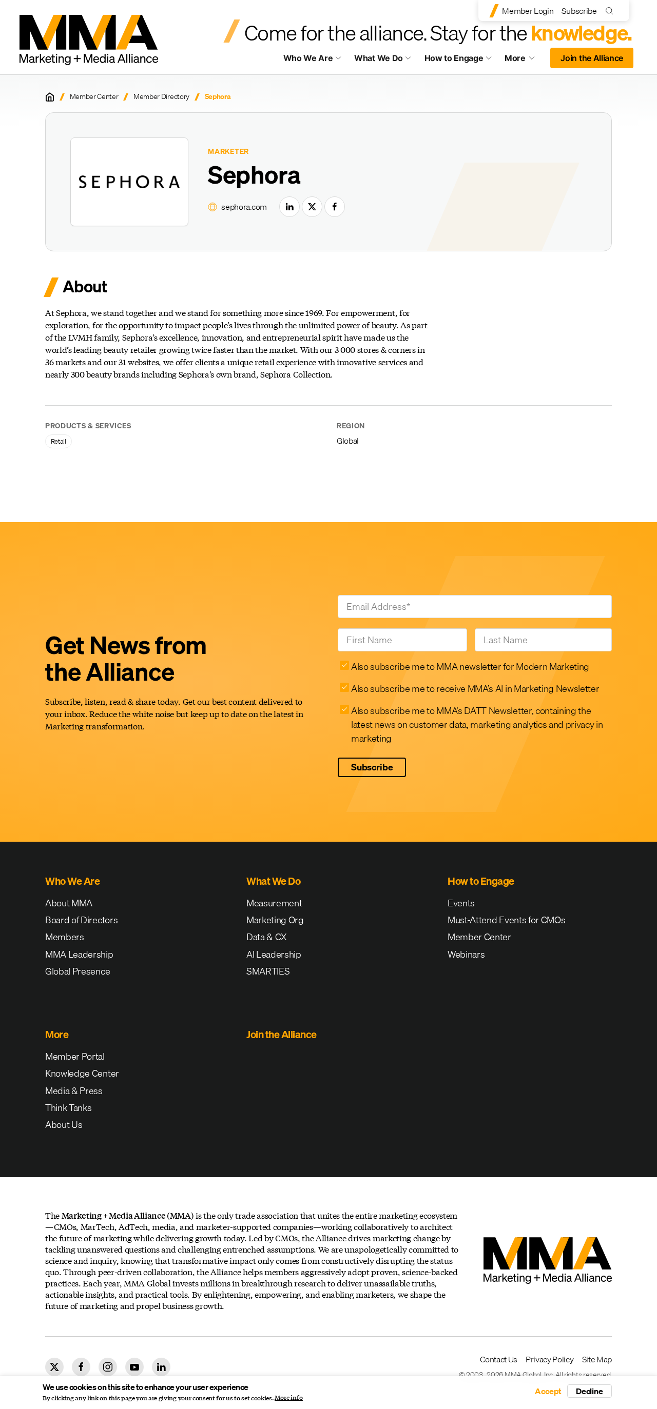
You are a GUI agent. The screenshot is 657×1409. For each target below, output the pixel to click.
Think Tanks (68, 1107)
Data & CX (266, 936)
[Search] (611, 10)
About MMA (68, 903)
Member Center (94, 96)
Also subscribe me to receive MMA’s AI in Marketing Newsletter (475, 688)
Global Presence (77, 971)
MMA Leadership (79, 954)
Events (461, 903)
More (525, 60)
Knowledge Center (82, 1073)
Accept (548, 1391)
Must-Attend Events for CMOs (506, 919)
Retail (58, 441)
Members (64, 936)
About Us (63, 1124)
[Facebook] (334, 206)
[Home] (49, 97)
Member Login (527, 10)
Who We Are (308, 58)
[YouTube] (134, 1367)
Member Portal (75, 1056)
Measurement (274, 903)
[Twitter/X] (54, 1367)
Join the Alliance (592, 58)
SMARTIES (267, 971)
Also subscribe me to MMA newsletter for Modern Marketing (470, 666)
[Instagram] (108, 1367)
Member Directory (161, 96)
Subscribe (579, 10)
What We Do (378, 58)
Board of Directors (81, 919)
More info (289, 1398)
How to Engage (454, 58)
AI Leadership (273, 954)
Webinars (466, 954)
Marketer (228, 151)
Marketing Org (275, 919)
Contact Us (498, 1359)
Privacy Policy (550, 1359)
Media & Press (74, 1090)
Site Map (597, 1359)
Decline (589, 1391)
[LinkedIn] (289, 206)
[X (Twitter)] (312, 206)
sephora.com (243, 207)
